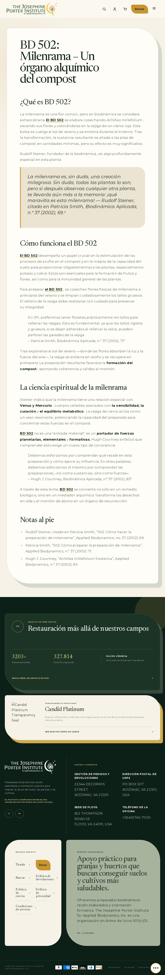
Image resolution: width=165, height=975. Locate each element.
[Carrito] (125, 9)
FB (19, 813)
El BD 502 (55, 120)
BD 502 (26, 433)
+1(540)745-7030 (136, 817)
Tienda (23, 864)
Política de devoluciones (43, 878)
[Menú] (154, 8)
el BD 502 (54, 289)
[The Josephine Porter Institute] (51, 9)
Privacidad (129, 967)
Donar (139, 9)
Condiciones (144, 967)
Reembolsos (114, 967)
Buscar (23, 878)
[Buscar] (104, 9)
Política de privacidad (43, 893)
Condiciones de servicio (23, 908)
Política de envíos (23, 893)
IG (9, 813)
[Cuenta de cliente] (114, 9)
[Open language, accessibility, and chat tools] (156, 968)
